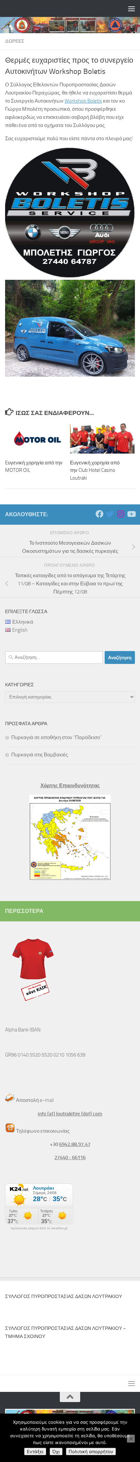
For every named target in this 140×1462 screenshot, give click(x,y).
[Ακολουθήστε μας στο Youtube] (131, 514)
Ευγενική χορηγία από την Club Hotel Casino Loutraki (95, 470)
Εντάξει (35, 1451)
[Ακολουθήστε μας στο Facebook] (99, 514)
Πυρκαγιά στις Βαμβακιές (39, 755)
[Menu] (131, 8)
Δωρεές (14, 41)
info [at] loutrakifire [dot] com (70, 1114)
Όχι (56, 1451)
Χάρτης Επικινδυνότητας (70, 785)
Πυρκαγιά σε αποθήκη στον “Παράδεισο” (56, 737)
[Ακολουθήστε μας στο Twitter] (110, 514)
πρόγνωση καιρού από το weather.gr (39, 1228)
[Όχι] (131, 1439)
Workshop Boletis (83, 101)
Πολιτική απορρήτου (91, 1451)
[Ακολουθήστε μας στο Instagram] (120, 514)
